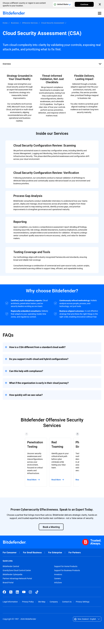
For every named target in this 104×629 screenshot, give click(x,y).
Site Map (41, 601)
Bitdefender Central (11, 566)
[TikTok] (36, 592)
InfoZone (58, 582)
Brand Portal (8, 582)
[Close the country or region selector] (100, 4)
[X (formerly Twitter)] (10, 592)
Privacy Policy (28, 601)
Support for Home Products (65, 566)
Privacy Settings (82, 601)
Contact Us (67, 601)
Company (54, 601)
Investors (58, 574)
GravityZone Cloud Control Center (17, 570)
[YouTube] (23, 592)
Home (5, 23)
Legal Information (10, 601)
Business (15, 23)
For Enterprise (55, 552)
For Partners (75, 552)
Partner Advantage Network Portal (17, 578)
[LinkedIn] (17, 592)
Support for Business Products (67, 570)
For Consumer (10, 552)
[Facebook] (4, 592)
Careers (57, 578)
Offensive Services (30, 23)
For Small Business (32, 552)
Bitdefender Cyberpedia (12, 574)
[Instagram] (30, 592)
